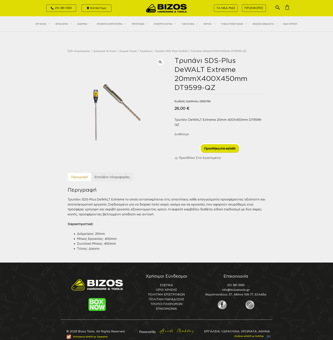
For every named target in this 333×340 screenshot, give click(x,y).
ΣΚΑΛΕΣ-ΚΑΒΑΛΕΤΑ (263, 24)
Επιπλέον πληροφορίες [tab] (112, 177)
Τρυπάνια (146, 51)
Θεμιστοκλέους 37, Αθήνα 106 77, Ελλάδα (235, 294)
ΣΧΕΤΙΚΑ (166, 285)
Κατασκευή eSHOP (83, 336)
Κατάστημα (98, 8)
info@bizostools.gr (236, 289)
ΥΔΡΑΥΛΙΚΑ (188, 24)
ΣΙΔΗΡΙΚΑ (82, 24)
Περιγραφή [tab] (79, 177)
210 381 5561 (63, 8)
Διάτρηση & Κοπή (104, 51)
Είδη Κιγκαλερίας (79, 51)
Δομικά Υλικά (127, 51)
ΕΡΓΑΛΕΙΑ (41, 24)
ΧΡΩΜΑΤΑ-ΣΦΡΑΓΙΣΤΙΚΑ (109, 24)
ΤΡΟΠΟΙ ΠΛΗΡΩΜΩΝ (166, 304)
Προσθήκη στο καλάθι (220, 148)
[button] (277, 8)
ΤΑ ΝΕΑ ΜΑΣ (225, 8)
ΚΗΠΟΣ (207, 24)
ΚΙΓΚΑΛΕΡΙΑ (62, 24)
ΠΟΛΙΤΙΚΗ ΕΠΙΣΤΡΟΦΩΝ (166, 294)
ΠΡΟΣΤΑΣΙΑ (138, 24)
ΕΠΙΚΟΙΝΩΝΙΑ (166, 308)
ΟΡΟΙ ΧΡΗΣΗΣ (166, 289)
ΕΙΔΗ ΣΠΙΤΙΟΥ (290, 24)
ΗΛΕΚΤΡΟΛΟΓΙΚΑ (163, 24)
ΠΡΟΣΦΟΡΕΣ (253, 8)
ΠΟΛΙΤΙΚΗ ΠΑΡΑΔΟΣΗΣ (166, 299)
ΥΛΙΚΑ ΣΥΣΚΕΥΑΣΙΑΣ (232, 24)
